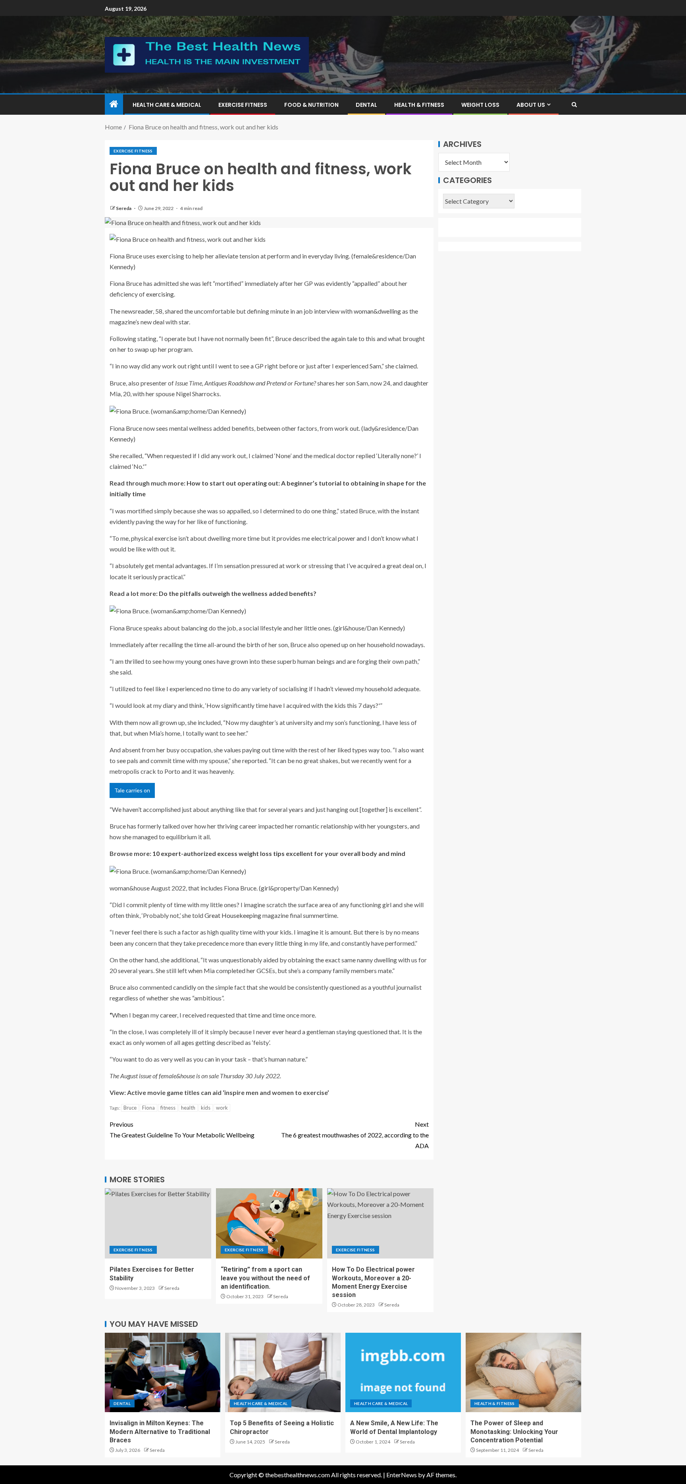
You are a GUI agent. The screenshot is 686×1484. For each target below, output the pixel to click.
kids (205, 1107)
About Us (530, 105)
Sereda (124, 208)
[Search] (574, 104)
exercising (160, 294)
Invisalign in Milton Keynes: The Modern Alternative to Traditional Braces (160, 1431)
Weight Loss (480, 105)
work (222, 1107)
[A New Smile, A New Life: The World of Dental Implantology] (403, 1372)
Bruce (130, 1107)
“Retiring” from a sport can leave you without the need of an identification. (265, 1278)
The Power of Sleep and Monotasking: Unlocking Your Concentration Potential (514, 1431)
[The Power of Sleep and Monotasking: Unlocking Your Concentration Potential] (523, 1372)
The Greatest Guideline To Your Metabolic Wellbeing (182, 1129)
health (188, 1107)
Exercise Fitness (242, 105)
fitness (167, 1107)
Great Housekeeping (232, 915)
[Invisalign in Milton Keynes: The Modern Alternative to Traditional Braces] (162, 1372)
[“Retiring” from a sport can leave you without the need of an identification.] (269, 1223)
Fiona (148, 1107)
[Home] (114, 104)
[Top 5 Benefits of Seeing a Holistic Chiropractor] (283, 1372)
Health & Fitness (419, 105)
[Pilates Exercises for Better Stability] (158, 1223)
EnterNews (401, 1474)
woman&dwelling (377, 311)
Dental (366, 105)
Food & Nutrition (311, 105)
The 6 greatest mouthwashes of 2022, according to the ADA (355, 1134)
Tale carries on (132, 790)
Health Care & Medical (167, 105)
